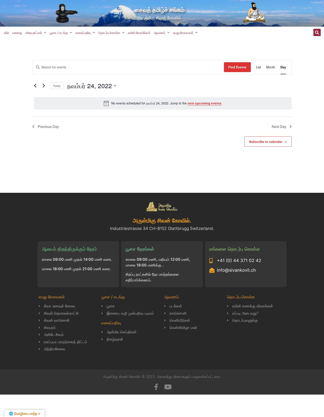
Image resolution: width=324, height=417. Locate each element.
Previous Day (48, 126)
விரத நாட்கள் (34, 33)
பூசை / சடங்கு (59, 33)
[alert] (163, 103)
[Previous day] (35, 85)
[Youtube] (168, 387)
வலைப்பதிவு (83, 33)
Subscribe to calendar (265, 141)
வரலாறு (17, 33)
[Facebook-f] (156, 387)
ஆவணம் (159, 33)
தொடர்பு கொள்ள (109, 33)
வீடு (6, 33)
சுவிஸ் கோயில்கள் (139, 33)
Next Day (279, 126)
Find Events (237, 67)
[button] (317, 32)
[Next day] (43, 85)
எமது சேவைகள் (183, 33)
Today (56, 85)
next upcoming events (204, 103)
